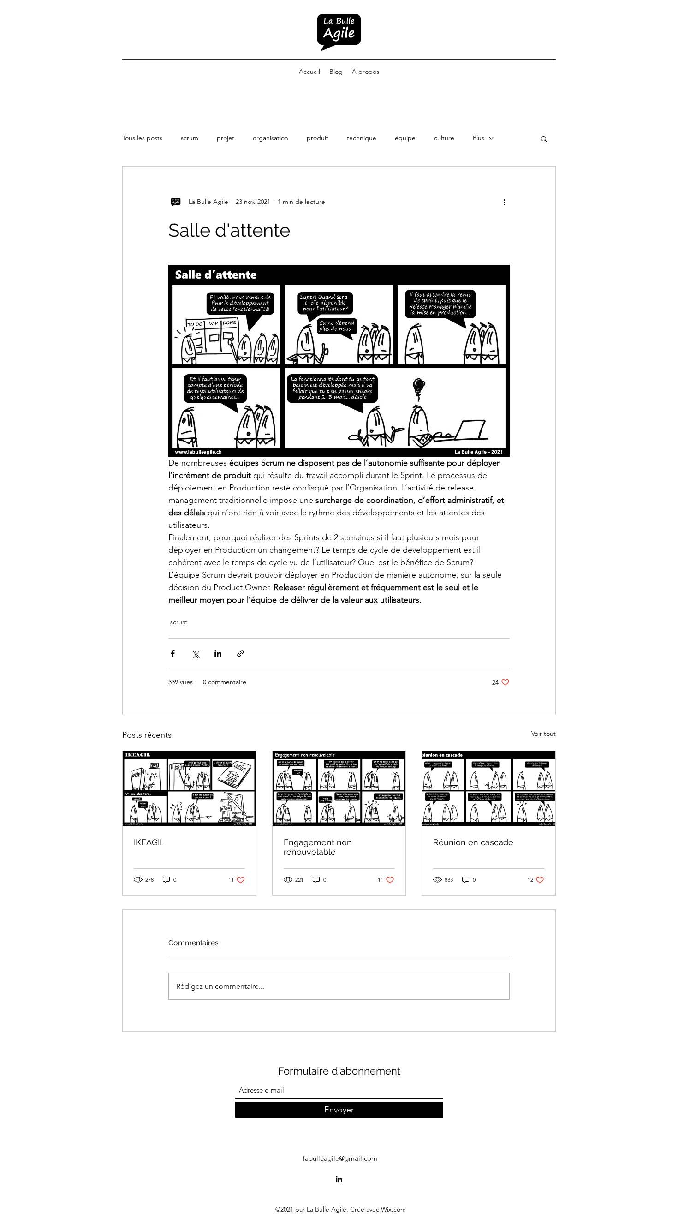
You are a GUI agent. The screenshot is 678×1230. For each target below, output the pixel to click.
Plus (478, 138)
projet (225, 138)
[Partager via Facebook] (172, 653)
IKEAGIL (149, 842)
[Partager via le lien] (240, 653)
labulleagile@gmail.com (340, 1158)
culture (444, 138)
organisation (270, 138)
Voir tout (543, 733)
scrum (189, 138)
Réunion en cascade (473, 842)
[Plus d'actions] (504, 201)
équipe (405, 138)
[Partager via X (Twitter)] (195, 653)
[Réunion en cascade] (488, 788)
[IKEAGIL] (189, 788)
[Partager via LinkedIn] (218, 653)
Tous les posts (142, 138)
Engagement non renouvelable (318, 847)
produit (317, 138)
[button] (544, 138)
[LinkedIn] (339, 1179)
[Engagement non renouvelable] (339, 788)
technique (361, 138)
